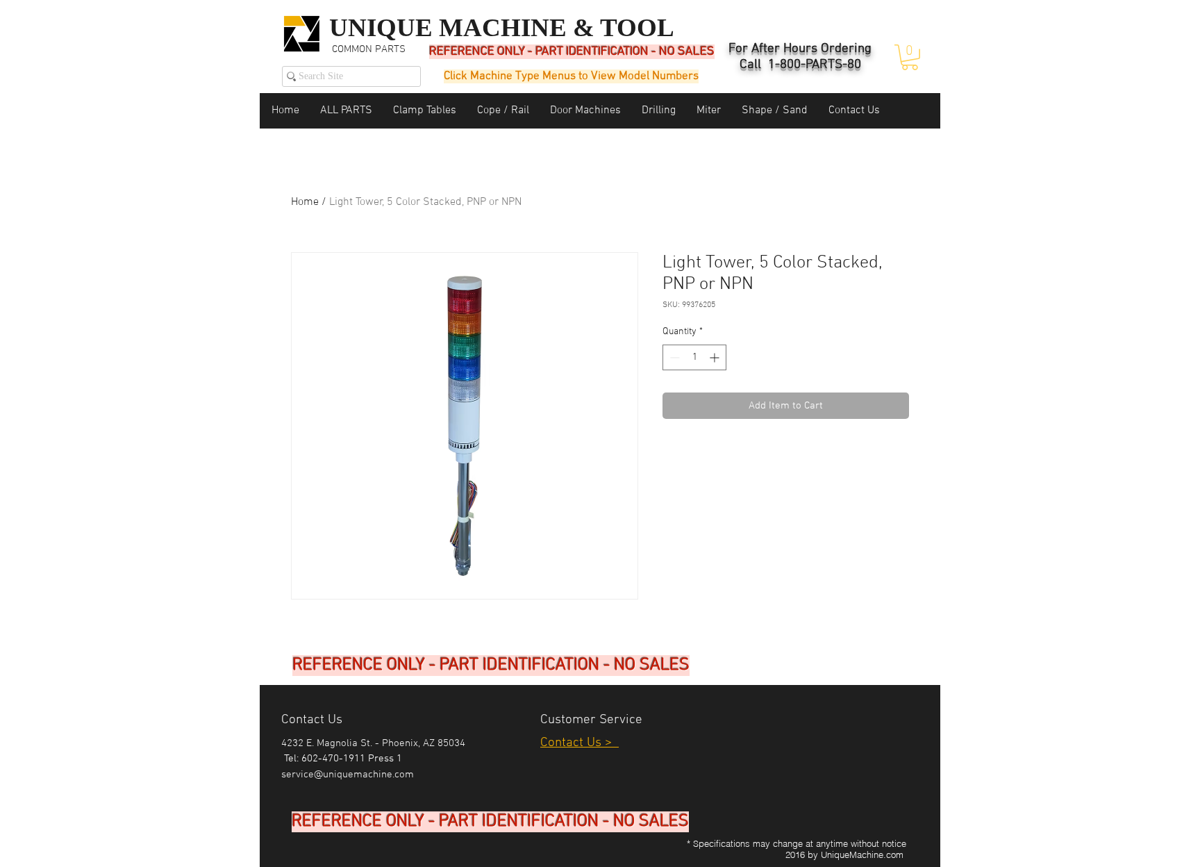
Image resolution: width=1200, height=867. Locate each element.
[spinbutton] (694, 357)
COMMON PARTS (369, 49)
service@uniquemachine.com (347, 774)
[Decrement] (673, 357)
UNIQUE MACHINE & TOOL (501, 27)
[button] (909, 57)
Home (305, 202)
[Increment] (715, 357)
